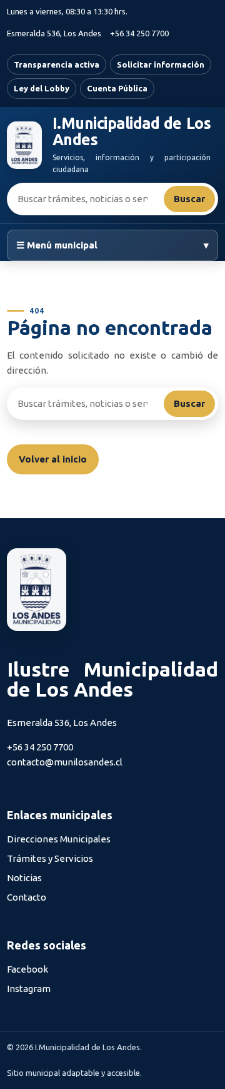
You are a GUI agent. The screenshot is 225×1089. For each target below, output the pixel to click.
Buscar (189, 198)
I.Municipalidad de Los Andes (131, 131)
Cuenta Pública (117, 88)
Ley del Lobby (41, 88)
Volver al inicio (53, 459)
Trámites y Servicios (50, 858)
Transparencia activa (56, 64)
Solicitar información (160, 64)
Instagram (29, 988)
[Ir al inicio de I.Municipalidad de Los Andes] (24, 145)
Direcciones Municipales (59, 839)
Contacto (26, 897)
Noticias (24, 877)
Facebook (27, 969)
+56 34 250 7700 (139, 33)
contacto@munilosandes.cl (64, 762)
